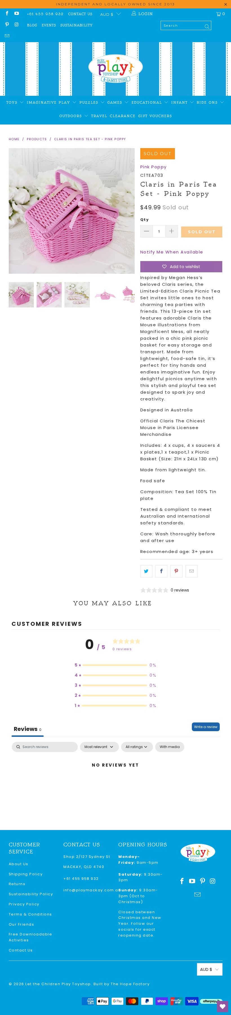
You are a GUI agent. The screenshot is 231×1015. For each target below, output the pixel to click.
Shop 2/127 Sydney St (86, 856)
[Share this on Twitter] (146, 571)
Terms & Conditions (30, 914)
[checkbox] (169, 747)
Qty (144, 219)
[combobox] (186, 25)
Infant (180, 103)
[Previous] (12, 211)
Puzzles (89, 103)
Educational (148, 103)
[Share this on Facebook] (161, 571)
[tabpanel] (116, 784)
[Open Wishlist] (222, 1006)
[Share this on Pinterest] (176, 571)
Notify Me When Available (171, 252)
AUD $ (107, 14)
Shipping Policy (26, 874)
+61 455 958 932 (45, 14)
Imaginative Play (49, 103)
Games (115, 103)
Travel (99, 116)
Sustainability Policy (31, 894)
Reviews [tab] (27, 729)
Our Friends (21, 924)
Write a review (205, 726)
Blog (32, 25)
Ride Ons (208, 103)
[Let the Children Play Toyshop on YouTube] (16, 14)
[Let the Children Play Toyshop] (116, 69)
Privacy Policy (24, 904)
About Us (18, 864)
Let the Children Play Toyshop (58, 984)
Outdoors (71, 116)
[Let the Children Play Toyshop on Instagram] (16, 25)
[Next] (130, 211)
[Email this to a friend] (191, 571)
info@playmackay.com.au (92, 890)
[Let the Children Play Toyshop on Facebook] (6, 14)
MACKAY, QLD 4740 (83, 866)
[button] (115, 665)
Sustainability (76, 25)
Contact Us (80, 14)
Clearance (123, 116)
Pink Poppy (153, 167)
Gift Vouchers (155, 116)
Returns (17, 884)
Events (49, 25)
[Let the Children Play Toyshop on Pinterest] (6, 25)
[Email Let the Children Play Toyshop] (6, 36)
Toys (12, 103)
